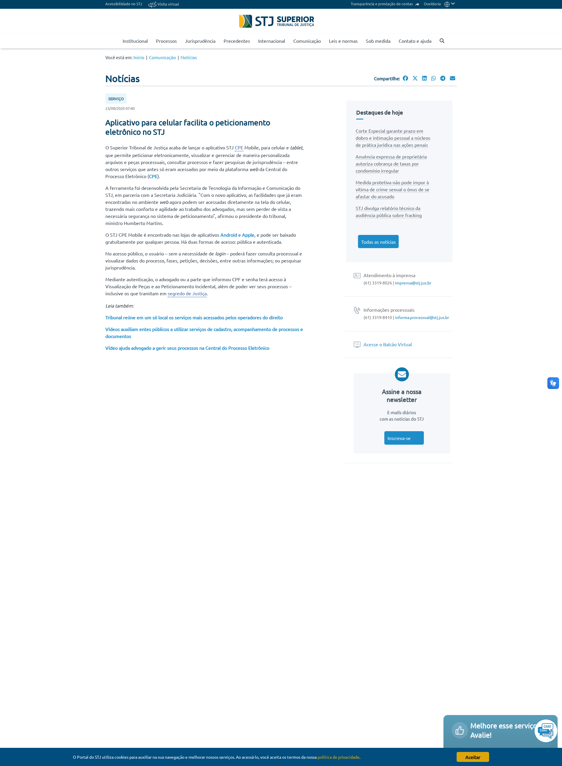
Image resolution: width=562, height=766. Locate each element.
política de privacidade (338, 757)
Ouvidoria (432, 3)
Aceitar (472, 757)
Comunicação (307, 41)
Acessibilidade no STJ (123, 3)
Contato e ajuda (415, 41)
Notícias (189, 57)
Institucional (135, 41)
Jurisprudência (200, 41)
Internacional (271, 41)
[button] (450, 3)
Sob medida (378, 41)
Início (138, 57)
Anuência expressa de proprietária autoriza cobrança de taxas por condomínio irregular (391, 163)
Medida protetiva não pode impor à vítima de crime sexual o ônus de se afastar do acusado (392, 189)
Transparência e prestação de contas (382, 3)
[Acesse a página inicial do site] (116, 41)
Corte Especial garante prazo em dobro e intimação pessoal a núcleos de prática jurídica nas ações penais (393, 138)
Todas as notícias (378, 242)
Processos (166, 41)
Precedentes (237, 41)
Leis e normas (343, 41)
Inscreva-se (399, 438)
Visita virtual (168, 3)
